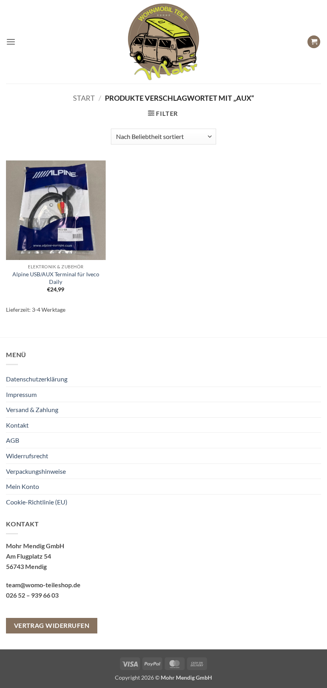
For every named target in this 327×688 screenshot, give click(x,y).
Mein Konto (22, 486)
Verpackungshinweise (36, 471)
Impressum (21, 394)
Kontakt (17, 425)
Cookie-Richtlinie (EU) (36, 502)
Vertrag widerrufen (51, 625)
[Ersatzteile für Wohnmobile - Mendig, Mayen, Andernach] (163, 42)
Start (84, 98)
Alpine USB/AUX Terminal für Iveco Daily (55, 278)
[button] (11, 41)
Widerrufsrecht (27, 455)
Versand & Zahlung (32, 409)
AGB (12, 440)
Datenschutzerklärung (36, 379)
